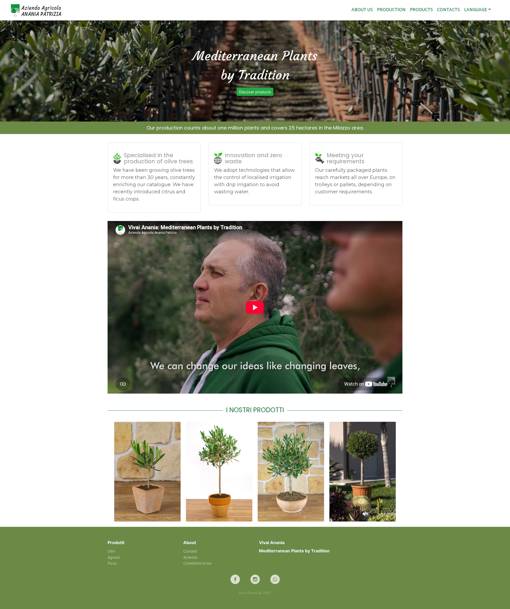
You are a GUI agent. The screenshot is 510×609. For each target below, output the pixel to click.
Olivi (111, 551)
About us (362, 10)
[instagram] (255, 579)
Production (391, 10)
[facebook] (235, 579)
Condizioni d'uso (197, 563)
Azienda (190, 557)
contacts (448, 10)
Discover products (255, 92)
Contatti (190, 551)
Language (475, 10)
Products (421, 10)
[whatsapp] (275, 579)
